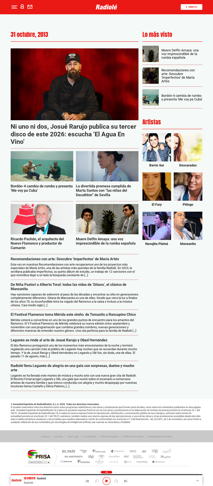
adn (153, 451)
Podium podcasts (99, 461)
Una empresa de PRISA (39, 454)
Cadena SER (132, 451)
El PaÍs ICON (113, 461)
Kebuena (163, 456)
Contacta (45, 436)
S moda (127, 461)
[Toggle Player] (197, 481)
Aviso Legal (73, 436)
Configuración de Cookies (160, 436)
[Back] (87, 481)
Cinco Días (113, 456)
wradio (101, 456)
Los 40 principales (84, 451)
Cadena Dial (126, 456)
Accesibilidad (89, 436)
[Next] (126, 481)
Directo (193, 7)
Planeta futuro (151, 456)
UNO (91, 456)
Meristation (158, 461)
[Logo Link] (106, 7)
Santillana (100, 451)
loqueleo (142, 461)
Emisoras (58, 436)
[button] (14, 7)
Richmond (66, 461)
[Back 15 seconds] (97, 481)
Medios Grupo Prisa (39, 462)
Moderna (83, 461)
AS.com (142, 451)
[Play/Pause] (106, 481)
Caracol (166, 451)
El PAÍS (68, 451)
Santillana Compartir (117, 451)
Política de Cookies (109, 436)
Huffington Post (73, 456)
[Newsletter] (31, 7)
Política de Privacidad (133, 436)
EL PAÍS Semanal (138, 456)
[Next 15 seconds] (116, 481)
